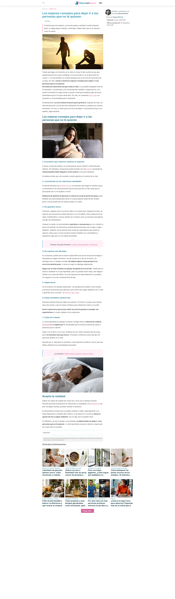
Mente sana (52, 9)
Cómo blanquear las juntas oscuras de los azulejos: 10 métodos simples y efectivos (120, 472)
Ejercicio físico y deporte (96, 499)
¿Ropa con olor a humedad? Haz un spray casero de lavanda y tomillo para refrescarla (75, 472)
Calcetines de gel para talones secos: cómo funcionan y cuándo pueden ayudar (52, 472)
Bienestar (45, 9)
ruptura (89, 169)
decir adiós (93, 95)
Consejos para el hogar (73, 468)
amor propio (47, 325)
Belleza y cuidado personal (51, 468)
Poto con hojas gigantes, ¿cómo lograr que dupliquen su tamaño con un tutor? (98, 472)
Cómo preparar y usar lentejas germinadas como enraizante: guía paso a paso (75, 503)
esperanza (96, 404)
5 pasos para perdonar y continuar (84, 245)
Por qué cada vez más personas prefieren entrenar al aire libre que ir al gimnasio (99, 503)
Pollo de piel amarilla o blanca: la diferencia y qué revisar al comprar (52, 503)
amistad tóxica (65, 186)
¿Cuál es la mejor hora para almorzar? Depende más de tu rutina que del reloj (122, 503)
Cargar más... (87, 511)
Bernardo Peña (123, 13)
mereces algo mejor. (72, 293)
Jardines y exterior (94, 468)
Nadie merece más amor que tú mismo (78, 354)
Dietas (113, 499)
